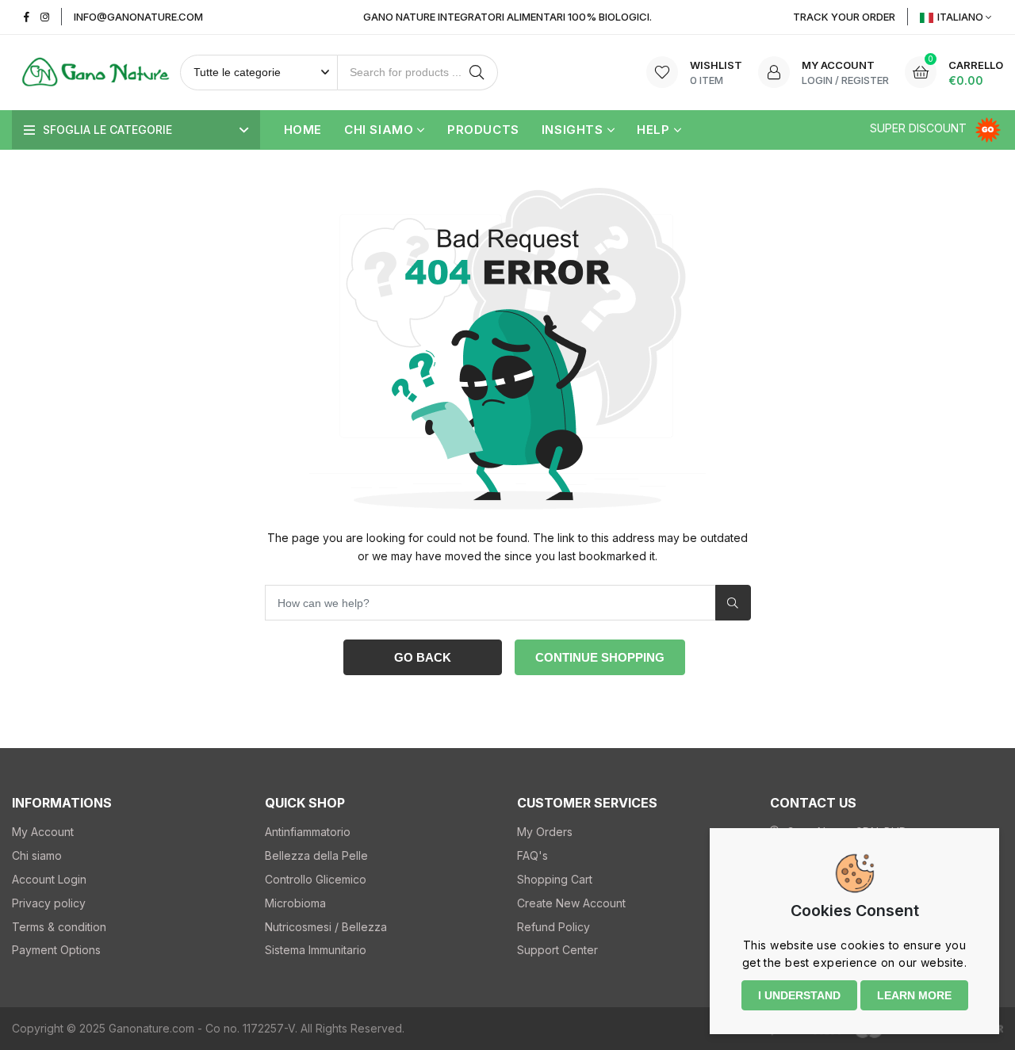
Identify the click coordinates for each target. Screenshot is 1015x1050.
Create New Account (571, 903)
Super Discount (920, 128)
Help (653, 129)
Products (483, 129)
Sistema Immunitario (315, 949)
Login (817, 80)
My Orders (545, 831)
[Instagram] (44, 17)
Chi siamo (378, 129)
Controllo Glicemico (315, 879)
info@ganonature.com (138, 16)
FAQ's (532, 855)
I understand (799, 995)
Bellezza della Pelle (316, 855)
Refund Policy (553, 927)
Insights (572, 129)
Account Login (49, 879)
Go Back (422, 657)
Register (865, 80)
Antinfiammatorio (307, 831)
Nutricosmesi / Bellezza (326, 927)
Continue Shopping (600, 657)
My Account (43, 831)
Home (303, 129)
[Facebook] (26, 17)
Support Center (557, 949)
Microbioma (295, 903)
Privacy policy (49, 903)
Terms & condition (59, 927)
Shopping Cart (554, 879)
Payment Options (56, 949)
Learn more (914, 995)
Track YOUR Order (844, 16)
